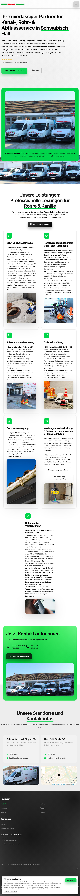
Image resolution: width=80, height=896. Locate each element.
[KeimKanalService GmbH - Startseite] (13, 4)
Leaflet (54, 784)
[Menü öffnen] (76, 4)
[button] (59, 775)
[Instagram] (77, 869)
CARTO (74, 784)
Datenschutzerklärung (10, 892)
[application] (59, 775)
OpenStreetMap (61, 784)
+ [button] (43, 768)
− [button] (43, 771)
